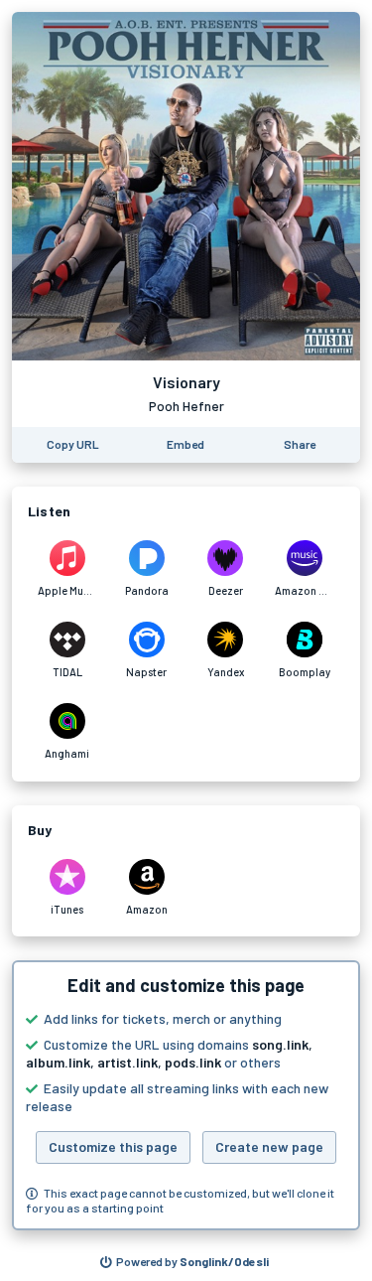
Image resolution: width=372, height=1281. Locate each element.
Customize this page (113, 1146)
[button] (186, 1095)
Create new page (269, 1146)
